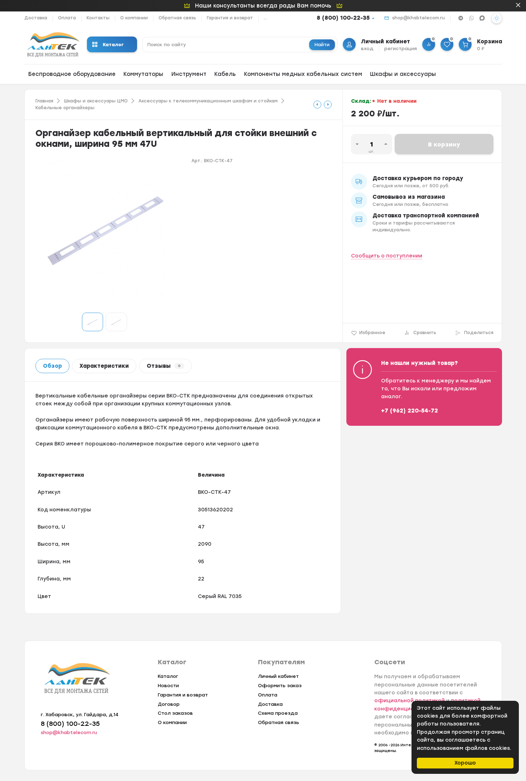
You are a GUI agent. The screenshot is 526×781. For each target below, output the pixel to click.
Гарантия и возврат (230, 17)
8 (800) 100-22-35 (343, 18)
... (265, 17)
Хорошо (465, 763)
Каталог (113, 44)
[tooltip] (317, 105)
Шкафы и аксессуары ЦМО (96, 100)
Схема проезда (278, 713)
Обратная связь (177, 17)
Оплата (67, 17)
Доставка (35, 17)
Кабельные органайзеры (64, 107)
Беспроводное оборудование (72, 74)
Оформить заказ (280, 685)
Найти (322, 44)
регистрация (400, 48)
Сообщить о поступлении (386, 256)
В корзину (444, 144)
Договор (169, 704)
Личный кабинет (278, 676)
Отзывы (164, 366)
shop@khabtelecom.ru (418, 17)
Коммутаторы (143, 74)
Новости (168, 685)
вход (367, 48)
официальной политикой (409, 701)
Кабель (225, 74)
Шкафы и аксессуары (403, 74)
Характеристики (104, 366)
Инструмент (188, 74)
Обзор (52, 366)
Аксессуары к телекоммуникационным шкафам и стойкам (208, 100)
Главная (44, 100)
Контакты (98, 17)
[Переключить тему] (496, 18)
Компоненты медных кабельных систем (303, 74)
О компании (134, 17)
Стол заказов (175, 713)
